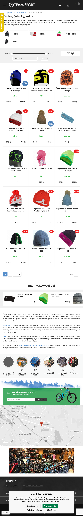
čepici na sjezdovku (25, 345)
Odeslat (41, 399)
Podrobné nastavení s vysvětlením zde (41, 510)
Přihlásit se (68, 4)
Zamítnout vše (32, 506)
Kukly (4, 336)
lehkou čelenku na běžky (41, 345)
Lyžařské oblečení (20, 12)
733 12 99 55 (14, 486)
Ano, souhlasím (50, 506)
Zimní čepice (7, 325)
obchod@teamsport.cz (34, 486)
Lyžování (9, 12)
